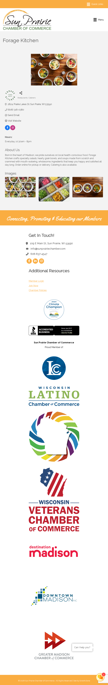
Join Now (33, 285)
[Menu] (95, 4)
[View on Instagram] (12, 129)
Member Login (36, 281)
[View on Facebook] (7, 129)
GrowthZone (84, 681)
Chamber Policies (38, 290)
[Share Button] (21, 93)
